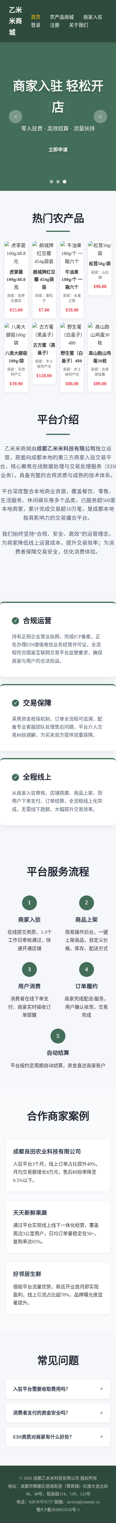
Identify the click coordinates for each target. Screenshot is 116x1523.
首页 (35, 17)
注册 (54, 25)
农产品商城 (62, 17)
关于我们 (78, 25)
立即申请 (58, 149)
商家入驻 (92, 17)
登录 (35, 25)
